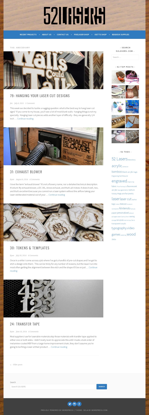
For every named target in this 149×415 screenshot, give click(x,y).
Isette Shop (101, 34)
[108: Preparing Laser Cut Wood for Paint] (118, 92)
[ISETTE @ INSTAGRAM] (74, 404)
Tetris (133, 220)
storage (114, 220)
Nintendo (124, 208)
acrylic (117, 165)
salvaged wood (116, 217)
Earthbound (123, 176)
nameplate (115, 209)
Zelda (114, 239)
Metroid (123, 204)
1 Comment (30, 103)
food (119, 190)
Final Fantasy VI (122, 186)
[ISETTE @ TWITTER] (70, 404)
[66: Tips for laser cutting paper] (118, 137)
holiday (114, 193)
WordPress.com (100, 410)
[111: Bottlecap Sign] (132, 137)
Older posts (17, 365)
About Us (46, 34)
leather (134, 199)
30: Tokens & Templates (29, 247)
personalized (123, 212)
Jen (11, 103)
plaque (131, 213)
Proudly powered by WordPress (57, 410)
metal (118, 204)
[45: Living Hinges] (118, 77)
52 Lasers (120, 158)
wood (131, 234)
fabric (114, 186)
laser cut (125, 199)
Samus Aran (125, 217)
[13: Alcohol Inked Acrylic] (118, 107)
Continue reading (25, 118)
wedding (123, 235)
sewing (132, 216)
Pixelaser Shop (81, 34)
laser (116, 198)
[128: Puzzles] (132, 107)
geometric (124, 190)
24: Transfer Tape (25, 323)
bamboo (117, 172)
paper (114, 212)
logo (113, 204)
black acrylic (127, 172)
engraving (131, 182)
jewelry (131, 193)
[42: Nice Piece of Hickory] (118, 122)
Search (13, 382)
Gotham (131, 190)
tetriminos (127, 220)
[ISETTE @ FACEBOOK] (79, 404)
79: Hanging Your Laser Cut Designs (40, 95)
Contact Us (63, 34)
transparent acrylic (119, 223)
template (120, 220)
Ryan (12, 179)
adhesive (125, 167)
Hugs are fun (122, 193)
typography (119, 228)
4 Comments (35, 179)
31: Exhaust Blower (26, 171)
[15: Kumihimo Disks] (132, 77)
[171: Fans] (132, 122)
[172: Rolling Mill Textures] (132, 92)
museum (129, 204)
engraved (119, 181)
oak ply (133, 209)
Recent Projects (28, 34)
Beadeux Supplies (120, 34)
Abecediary (131, 160)
